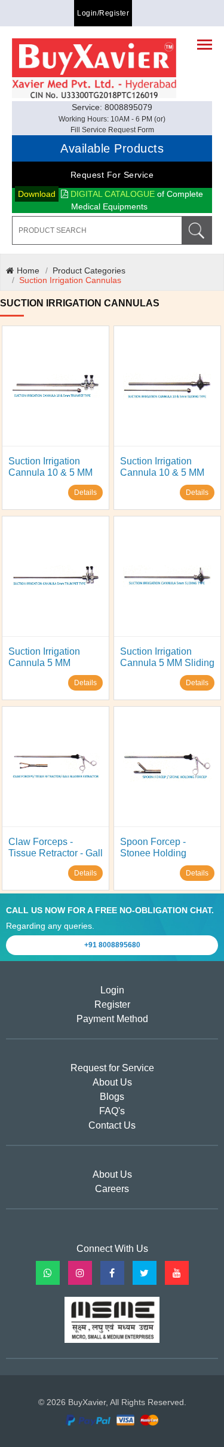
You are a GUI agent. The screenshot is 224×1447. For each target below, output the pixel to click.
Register (112, 1004)
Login (112, 990)
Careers (112, 1189)
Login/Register (103, 13)
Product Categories (89, 270)
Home (28, 270)
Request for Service (112, 175)
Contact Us (112, 1125)
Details (85, 492)
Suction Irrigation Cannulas (70, 280)
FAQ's (112, 1111)
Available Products (112, 148)
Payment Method (112, 1019)
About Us (112, 1082)
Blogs (112, 1097)
